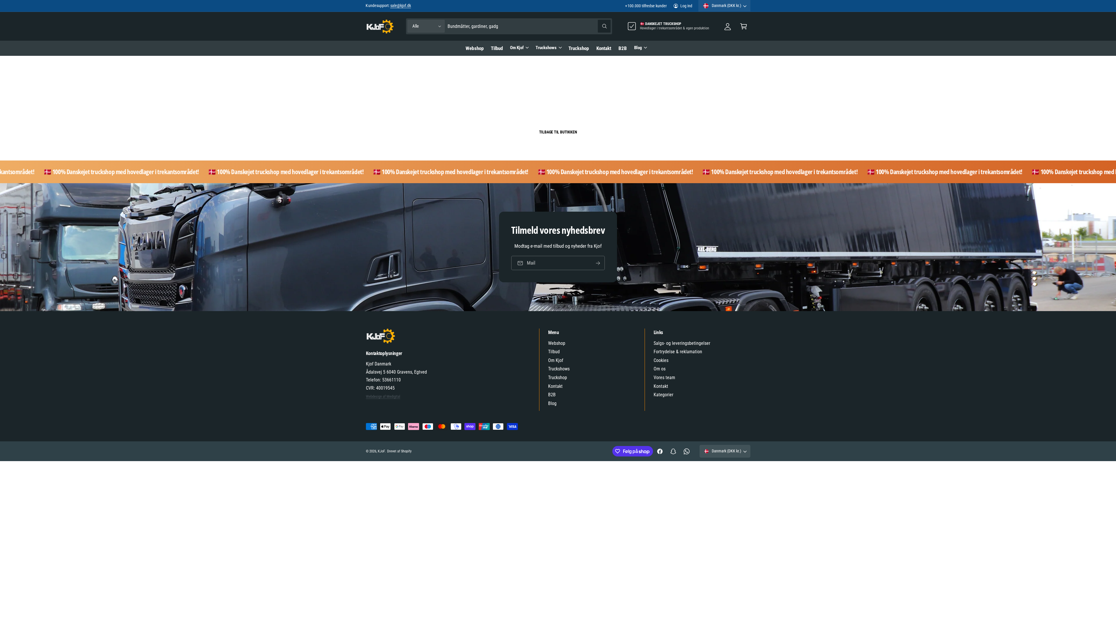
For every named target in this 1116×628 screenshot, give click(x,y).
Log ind (686, 5)
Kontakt (555, 386)
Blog (638, 47)
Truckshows (546, 47)
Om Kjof (517, 47)
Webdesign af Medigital (383, 396)
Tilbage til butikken (558, 132)
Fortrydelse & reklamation (678, 351)
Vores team (664, 377)
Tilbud (554, 351)
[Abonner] (597, 263)
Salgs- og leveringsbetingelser (682, 343)
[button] (744, 26)
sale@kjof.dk (400, 5)
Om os (660, 369)
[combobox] (529, 26)
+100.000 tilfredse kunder (645, 5)
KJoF (381, 451)
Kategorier (663, 394)
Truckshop (557, 377)
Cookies (661, 360)
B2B (552, 394)
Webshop (556, 343)
